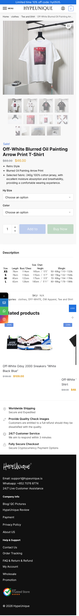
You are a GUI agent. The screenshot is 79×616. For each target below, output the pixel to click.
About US (9, 532)
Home (6, 16)
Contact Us (10, 547)
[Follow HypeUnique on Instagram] (4, 319)
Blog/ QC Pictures (14, 504)
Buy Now (60, 229)
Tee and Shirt (28, 16)
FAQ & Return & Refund (18, 560)
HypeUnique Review (16, 510)
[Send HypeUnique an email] (4, 303)
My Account (10, 566)
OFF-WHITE (34, 299)
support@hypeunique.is (26, 478)
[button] (68, 26)
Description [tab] (11, 252)
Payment (8, 517)
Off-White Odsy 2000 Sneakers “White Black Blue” (29, 368)
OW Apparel (49, 299)
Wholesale (9, 574)
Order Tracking (12, 553)
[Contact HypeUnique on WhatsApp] (4, 311)
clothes (15, 16)
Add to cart (32, 230)
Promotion (9, 580)
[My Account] (63, 8)
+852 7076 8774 (28, 483)
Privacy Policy (12, 524)
